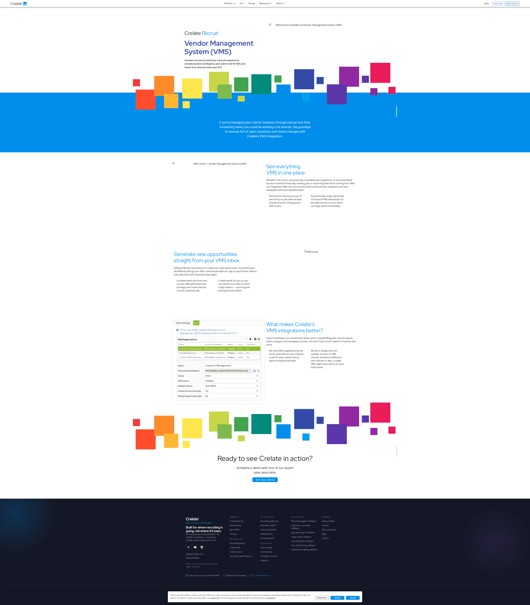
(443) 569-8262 (192, 558)
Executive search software (303, 532)
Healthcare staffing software (304, 549)
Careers (325, 525)
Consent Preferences (262, 575)
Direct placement (268, 529)
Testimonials (266, 552)
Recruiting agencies (269, 521)
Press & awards (329, 529)
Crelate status (236, 552)
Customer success (268, 556)
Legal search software (301, 536)
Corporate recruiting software (300, 527)
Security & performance (241, 556)
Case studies (266, 547)
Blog (324, 534)
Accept (353, 598)
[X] (188, 547)
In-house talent (267, 538)
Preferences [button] (271, 598)
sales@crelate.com (194, 554)
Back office (235, 529)
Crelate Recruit (237, 521)
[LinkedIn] (201, 547)
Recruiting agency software (303, 521)
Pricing (233, 534)
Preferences (322, 598)
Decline (337, 598)
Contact (325, 538)
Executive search (268, 525)
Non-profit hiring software (303, 545)
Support (264, 560)
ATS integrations (237, 543)
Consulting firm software (302, 541)
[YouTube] (195, 547)
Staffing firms (266, 534)
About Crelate (328, 521)
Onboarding (235, 525)
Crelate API (235, 547)
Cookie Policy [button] (215, 598)
